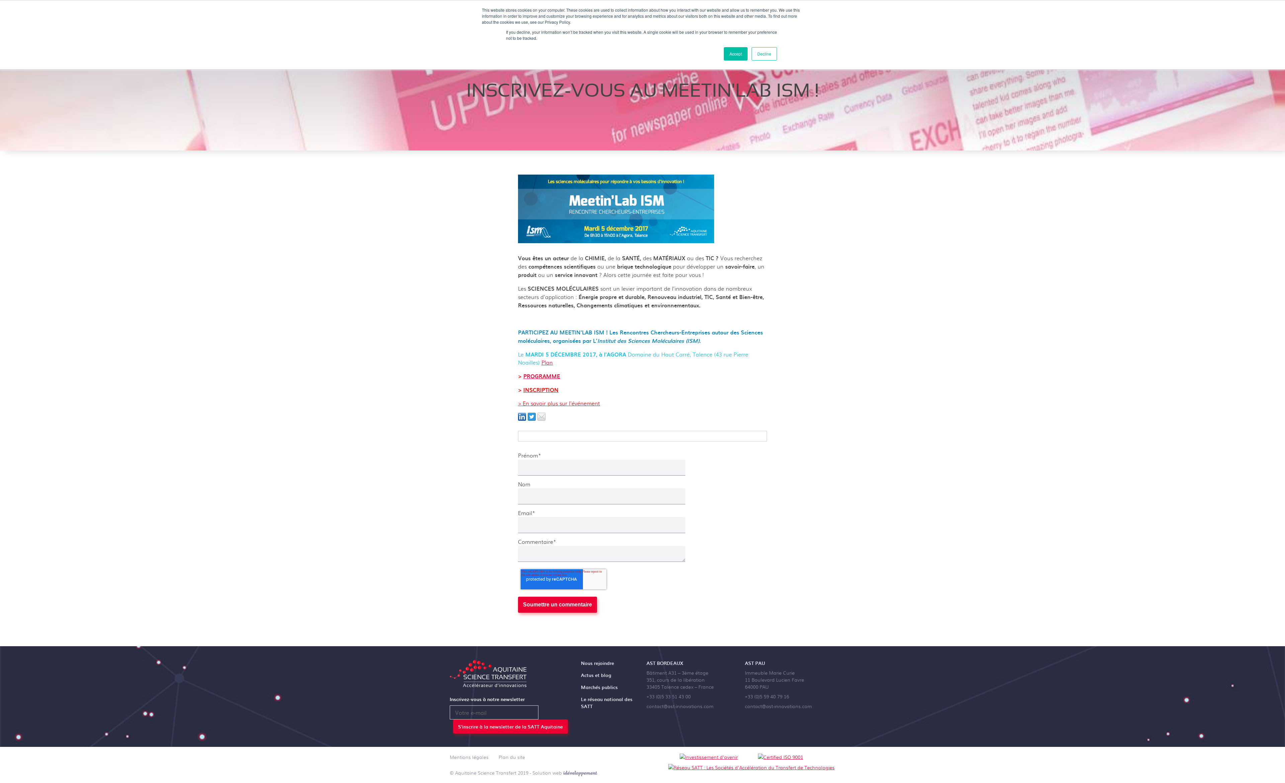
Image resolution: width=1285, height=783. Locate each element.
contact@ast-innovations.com (680, 706)
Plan (547, 362)
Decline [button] (764, 54)
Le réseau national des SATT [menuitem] (606, 703)
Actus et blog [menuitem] (596, 675)
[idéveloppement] (580, 772)
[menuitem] (469, 758)
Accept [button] (736, 54)
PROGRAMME (541, 376)
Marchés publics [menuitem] (599, 687)
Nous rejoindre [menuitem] (597, 663)
